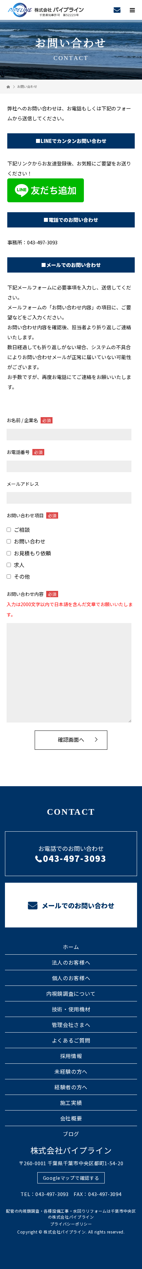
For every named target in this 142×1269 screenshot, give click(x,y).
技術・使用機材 (71, 1009)
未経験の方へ (71, 1071)
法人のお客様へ (71, 962)
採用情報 (71, 1056)
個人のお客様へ (71, 978)
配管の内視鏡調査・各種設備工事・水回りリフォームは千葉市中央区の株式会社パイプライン (71, 1214)
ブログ (71, 1134)
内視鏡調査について (71, 993)
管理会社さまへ (71, 1025)
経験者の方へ (71, 1087)
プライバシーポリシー (71, 1224)
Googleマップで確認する (71, 1177)
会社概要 (71, 1118)
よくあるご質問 (71, 1040)
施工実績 (71, 1103)
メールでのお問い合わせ (77, 905)
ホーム (71, 947)
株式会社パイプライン (71, 1150)
